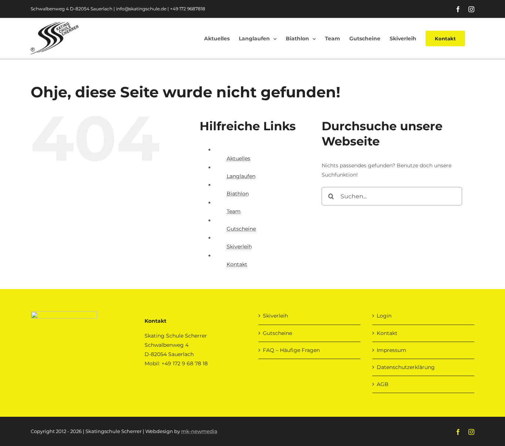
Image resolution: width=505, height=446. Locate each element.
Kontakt (237, 264)
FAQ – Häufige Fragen (291, 350)
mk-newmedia (199, 431)
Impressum (391, 350)
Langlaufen (241, 176)
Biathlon (238, 193)
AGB (383, 384)
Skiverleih (239, 246)
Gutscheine (241, 228)
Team (234, 211)
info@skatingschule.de (141, 8)
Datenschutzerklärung (406, 367)
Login (384, 315)
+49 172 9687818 (187, 8)
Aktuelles (238, 158)
